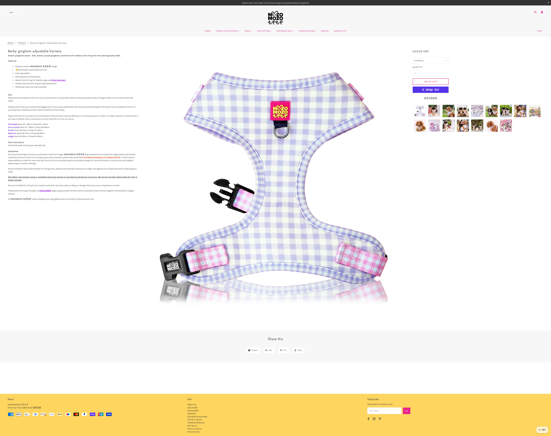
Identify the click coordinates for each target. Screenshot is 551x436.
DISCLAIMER (45, 191)
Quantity (417, 67)
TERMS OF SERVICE (196, 423)
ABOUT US (191, 404)
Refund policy (193, 432)
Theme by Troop (15, 407)
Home (10, 43)
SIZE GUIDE (192, 407)
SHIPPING (191, 413)
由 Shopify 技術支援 (32, 407)
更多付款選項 (430, 98)
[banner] (275, 17)
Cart (539, 31)
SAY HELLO (192, 426)
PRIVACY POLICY (194, 419)
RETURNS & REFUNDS (197, 416)
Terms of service (194, 429)
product (22, 43)
